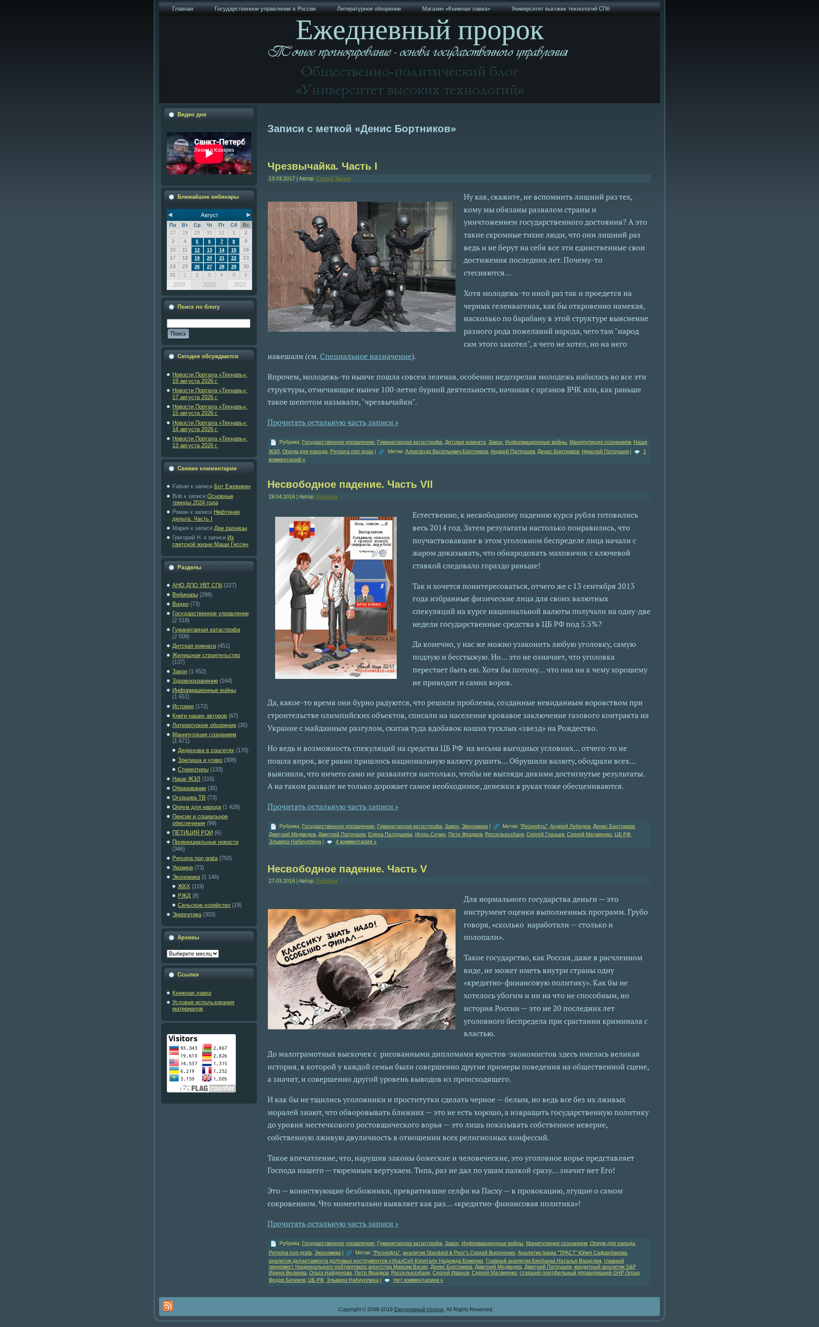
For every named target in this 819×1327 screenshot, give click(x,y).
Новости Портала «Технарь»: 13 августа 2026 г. (209, 442)
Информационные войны (204, 690)
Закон (179, 671)
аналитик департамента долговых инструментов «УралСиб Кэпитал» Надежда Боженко (376, 1261)
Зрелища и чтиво (200, 760)
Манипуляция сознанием (204, 734)
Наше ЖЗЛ (186, 779)
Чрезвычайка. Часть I (322, 166)
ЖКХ (184, 886)
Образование (189, 788)
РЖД (184, 895)
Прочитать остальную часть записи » (332, 422)
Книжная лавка (191, 993)
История (183, 706)
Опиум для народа (196, 807)
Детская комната (194, 646)
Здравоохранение (195, 681)
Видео (180, 604)
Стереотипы (193, 769)
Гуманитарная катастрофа (206, 629)
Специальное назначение (366, 356)
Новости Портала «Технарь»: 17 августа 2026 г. (209, 393)
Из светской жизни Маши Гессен (210, 541)
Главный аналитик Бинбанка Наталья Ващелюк (543, 1261)
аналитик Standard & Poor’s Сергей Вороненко (459, 1253)
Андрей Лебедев (570, 826)
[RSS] (168, 1306)
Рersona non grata (195, 858)
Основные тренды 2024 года (202, 499)
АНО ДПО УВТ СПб (197, 585)
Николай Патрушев (605, 452)
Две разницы (230, 528)
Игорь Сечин (430, 834)
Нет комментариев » (418, 1280)
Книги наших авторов (199, 716)
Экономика (186, 877)
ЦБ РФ (622, 834)
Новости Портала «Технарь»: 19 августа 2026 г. (209, 378)
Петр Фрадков (465, 834)
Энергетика (186, 914)
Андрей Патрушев (513, 452)
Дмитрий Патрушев (342, 834)
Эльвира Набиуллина (295, 842)
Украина (182, 867)
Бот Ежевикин (232, 486)
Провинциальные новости (205, 842)
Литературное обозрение (204, 725)
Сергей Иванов (451, 1273)
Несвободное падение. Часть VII (350, 484)
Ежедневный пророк (419, 1310)
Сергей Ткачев (333, 179)
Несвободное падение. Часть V (347, 869)
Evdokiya (326, 497)
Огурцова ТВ (189, 797)
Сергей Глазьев (545, 834)
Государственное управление (210, 613)
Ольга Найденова (330, 1273)
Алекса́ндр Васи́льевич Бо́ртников (446, 452)
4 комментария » (356, 842)
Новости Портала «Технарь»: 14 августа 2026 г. (209, 426)
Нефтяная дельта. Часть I (206, 515)
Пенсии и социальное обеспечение (200, 819)
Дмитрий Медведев (292, 834)
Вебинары (185, 594)
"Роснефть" (533, 826)
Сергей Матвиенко (589, 834)
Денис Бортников (558, 452)
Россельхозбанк (504, 834)
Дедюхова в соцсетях (206, 750)
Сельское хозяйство (204, 905)
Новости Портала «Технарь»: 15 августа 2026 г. (209, 410)
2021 (240, 284)
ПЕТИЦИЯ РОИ (192, 832)
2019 (179, 284)
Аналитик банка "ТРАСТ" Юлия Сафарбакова (572, 1253)
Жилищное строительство (206, 655)
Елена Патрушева (390, 834)
